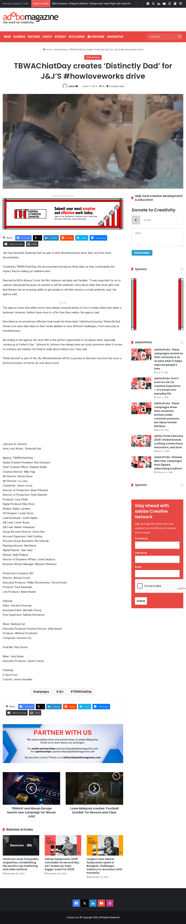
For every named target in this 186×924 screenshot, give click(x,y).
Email (139, 566)
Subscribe (97, 36)
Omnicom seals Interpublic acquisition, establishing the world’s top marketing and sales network (21, 864)
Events (47, 36)
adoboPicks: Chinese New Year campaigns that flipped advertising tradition (168, 462)
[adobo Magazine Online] (31, 17)
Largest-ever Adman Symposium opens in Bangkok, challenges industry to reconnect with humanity (104, 866)
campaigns (42, 691)
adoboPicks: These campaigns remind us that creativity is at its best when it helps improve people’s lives (168, 359)
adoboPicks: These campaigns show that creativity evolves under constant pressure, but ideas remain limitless (167, 415)
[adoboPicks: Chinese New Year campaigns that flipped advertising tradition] (141, 462)
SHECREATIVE (115, 36)
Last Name (142, 552)
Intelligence (77, 36)
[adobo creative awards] (63, 213)
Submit (141, 600)
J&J (60, 691)
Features (34, 36)
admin (72, 86)
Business (19, 36)
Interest (60, 36)
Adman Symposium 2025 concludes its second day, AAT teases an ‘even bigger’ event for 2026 (62, 864)
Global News (60, 49)
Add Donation (142, 252)
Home (48, 49)
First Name (142, 538)
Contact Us (72, 917)
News (7, 36)
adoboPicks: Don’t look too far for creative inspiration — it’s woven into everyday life (167, 386)
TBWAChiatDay (82, 691)
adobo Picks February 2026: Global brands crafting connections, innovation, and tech (168, 441)
